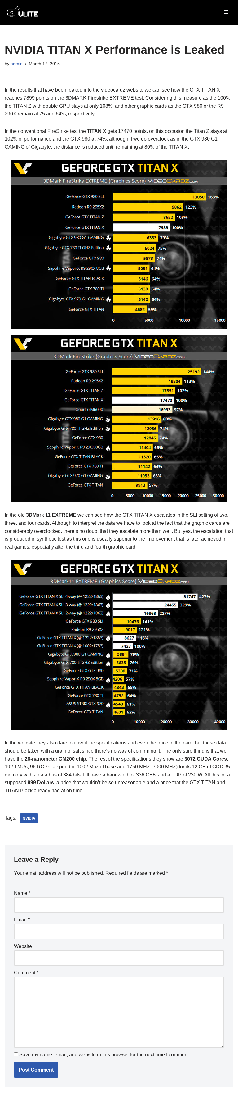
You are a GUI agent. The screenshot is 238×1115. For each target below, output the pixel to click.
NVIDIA (29, 818)
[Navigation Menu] (226, 12)
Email (22, 919)
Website (23, 946)
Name (22, 893)
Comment (26, 972)
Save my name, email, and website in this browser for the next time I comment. (104, 1054)
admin (17, 63)
